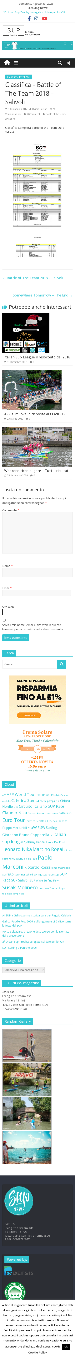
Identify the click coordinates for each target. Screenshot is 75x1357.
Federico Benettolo (36, 820)
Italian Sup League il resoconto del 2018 (37, 357)
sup (56, 874)
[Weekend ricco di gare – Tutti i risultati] (37, 429)
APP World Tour (21, 794)
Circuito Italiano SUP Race (41, 806)
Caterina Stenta (25, 800)
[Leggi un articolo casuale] (68, 62)
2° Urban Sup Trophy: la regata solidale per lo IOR (34, 12)
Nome (7, 566)
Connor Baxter (36, 813)
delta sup (65, 813)
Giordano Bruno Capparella (25, 834)
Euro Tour (13, 820)
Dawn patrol (52, 813)
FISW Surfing (47, 827)
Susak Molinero (20, 887)
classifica (10, 119)
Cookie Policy (37, 1352)
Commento (10, 510)
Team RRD (43, 888)
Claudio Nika (14, 812)
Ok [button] (66, 1346)
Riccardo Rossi (37, 867)
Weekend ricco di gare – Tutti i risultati (36, 470)
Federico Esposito (57, 820)
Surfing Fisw (51, 880)
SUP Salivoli (20, 880)
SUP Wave (36, 880)
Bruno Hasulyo (51, 795)
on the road (30, 858)
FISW (32, 827)
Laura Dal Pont (55, 842)
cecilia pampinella (49, 800)
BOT (39, 795)
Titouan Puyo (57, 888)
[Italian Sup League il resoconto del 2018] (25, 316)
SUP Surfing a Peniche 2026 (19, 947)
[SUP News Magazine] (37, 26)
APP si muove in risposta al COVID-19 (34, 414)
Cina (16, 807)
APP (4, 795)
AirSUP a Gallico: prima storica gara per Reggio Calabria (36, 915)
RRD (11, 874)
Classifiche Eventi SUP (18, 77)
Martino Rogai (48, 849)
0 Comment (33, 114)
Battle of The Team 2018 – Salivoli (32, 278)
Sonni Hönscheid (23, 874)
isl (51, 835)
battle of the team (55, 114)
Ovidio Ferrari (39, 109)
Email (7, 588)
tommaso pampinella (13, 893)
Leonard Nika (17, 849)
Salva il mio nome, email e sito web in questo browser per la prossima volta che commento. (32, 627)
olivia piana (16, 858)
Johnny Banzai (35, 842)
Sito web (8, 607)
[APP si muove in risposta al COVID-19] (32, 372)
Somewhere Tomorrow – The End (43, 295)
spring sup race (44, 874)
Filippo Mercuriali (14, 828)
